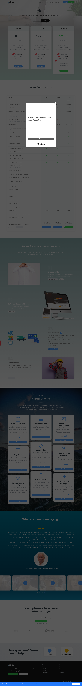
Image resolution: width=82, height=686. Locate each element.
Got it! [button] (76, 683)
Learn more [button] (38, 683)
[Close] (55, 103)
